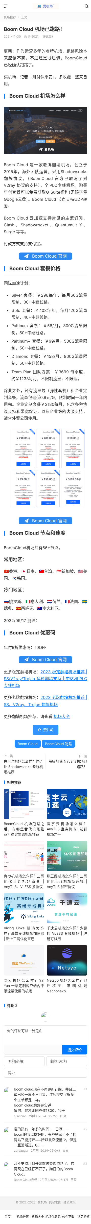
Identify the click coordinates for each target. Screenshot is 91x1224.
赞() (45, 730)
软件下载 (68, 1217)
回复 (63, 1116)
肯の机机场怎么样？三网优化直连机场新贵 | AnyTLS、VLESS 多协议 (24, 881)
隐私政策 (69, 1202)
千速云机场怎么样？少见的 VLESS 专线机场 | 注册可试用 (67, 933)
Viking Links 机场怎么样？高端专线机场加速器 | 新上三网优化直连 (24, 933)
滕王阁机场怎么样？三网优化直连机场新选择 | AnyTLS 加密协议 (67, 881)
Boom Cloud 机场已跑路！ (34, 29)
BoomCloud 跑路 (58, 744)
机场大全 (62, 716)
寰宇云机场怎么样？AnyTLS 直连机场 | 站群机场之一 (67, 828)
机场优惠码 (53, 1217)
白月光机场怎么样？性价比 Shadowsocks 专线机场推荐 (23, 766)
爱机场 (45, 6)
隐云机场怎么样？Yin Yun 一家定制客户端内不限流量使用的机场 (24, 985)
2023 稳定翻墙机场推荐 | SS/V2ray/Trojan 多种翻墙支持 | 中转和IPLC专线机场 (45, 678)
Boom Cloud (28, 744)
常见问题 (83, 1217)
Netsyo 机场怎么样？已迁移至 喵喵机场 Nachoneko (67, 985)
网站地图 (55, 1202)
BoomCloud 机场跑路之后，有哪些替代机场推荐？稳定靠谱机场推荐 (24, 828)
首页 (8, 1217)
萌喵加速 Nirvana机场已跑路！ (68, 764)
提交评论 (74, 1050)
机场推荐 (10, 17)
